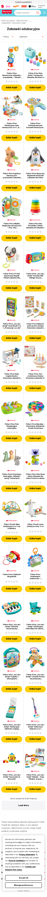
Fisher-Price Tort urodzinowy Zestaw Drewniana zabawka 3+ (35, 376)
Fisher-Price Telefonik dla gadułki (12, 575)
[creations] (32, 6)
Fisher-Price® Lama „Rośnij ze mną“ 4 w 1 (35, 525)
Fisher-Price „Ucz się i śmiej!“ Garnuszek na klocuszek (12, 777)
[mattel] (2, 6)
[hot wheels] (16, 6)
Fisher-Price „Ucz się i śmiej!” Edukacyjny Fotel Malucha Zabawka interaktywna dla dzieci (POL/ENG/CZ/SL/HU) (35, 626)
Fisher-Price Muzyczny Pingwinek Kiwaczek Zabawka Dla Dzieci (35, 175)
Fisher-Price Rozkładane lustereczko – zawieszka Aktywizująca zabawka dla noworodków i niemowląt (35, 576)
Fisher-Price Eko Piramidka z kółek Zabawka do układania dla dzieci (35, 226)
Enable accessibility (23, 2)
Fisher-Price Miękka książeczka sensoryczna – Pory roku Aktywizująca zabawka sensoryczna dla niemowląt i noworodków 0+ (11, 226)
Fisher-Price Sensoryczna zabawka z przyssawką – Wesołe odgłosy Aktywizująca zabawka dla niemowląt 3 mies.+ (11, 75)
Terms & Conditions (16, 861)
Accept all (23, 878)
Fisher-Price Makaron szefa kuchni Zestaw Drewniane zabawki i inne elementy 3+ (35, 326)
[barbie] (8, 6)
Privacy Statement (27, 854)
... (30, 21)
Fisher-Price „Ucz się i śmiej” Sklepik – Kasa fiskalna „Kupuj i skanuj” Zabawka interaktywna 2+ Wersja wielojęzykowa (35, 777)
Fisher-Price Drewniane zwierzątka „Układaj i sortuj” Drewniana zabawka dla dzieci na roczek (11, 476)
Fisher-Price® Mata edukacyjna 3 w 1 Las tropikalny (11, 526)
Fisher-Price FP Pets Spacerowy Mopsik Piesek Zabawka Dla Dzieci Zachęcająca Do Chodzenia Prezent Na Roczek (12, 276)
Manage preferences (23, 885)
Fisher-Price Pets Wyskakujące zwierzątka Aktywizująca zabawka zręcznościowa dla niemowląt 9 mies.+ (12, 426)
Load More (23, 805)
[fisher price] (24, 6)
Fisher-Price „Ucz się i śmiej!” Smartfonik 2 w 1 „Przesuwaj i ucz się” (12, 326)
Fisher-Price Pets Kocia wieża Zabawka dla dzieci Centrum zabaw (35, 476)
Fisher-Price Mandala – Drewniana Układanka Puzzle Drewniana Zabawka (35, 426)
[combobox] (27, 13)
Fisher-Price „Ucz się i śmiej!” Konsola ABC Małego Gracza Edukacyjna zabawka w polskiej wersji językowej (35, 276)
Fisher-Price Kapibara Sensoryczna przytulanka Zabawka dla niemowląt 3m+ (12, 175)
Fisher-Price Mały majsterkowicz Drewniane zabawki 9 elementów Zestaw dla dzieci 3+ (12, 376)
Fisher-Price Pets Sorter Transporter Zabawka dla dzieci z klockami (35, 75)
